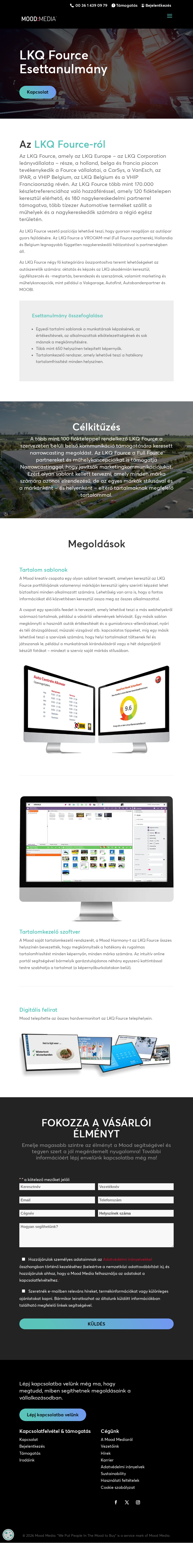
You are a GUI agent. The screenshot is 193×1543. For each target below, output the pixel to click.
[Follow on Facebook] (116, 1502)
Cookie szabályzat (118, 1487)
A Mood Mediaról (117, 1439)
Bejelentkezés (158, 5)
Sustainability (113, 1473)
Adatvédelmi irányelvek (122, 1466)
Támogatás (126, 5)
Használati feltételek (120, 1480)
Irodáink (26, 1459)
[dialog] (8, 1534)
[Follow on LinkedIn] (105, 1502)
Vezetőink (110, 1446)
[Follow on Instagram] (138, 1502)
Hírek (106, 1453)
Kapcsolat (38, 92)
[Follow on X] (127, 1502)
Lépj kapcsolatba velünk (53, 1415)
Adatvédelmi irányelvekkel (127, 1259)
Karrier (107, 1459)
